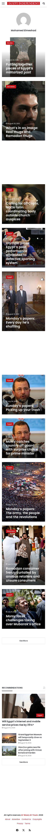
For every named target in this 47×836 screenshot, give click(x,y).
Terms (27, 823)
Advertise (16, 819)
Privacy (20, 823)
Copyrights (37, 819)
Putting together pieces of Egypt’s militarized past (19, 68)
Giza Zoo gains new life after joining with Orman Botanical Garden (30, 750)
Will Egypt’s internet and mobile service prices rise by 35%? (21, 723)
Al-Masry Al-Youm (29, 815)
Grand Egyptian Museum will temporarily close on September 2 (30, 737)
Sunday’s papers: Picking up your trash (23, 408)
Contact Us (26, 819)
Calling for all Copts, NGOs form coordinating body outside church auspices (22, 211)
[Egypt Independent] (23, 3)
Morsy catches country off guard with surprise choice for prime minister (22, 447)
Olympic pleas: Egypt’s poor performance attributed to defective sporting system (20, 253)
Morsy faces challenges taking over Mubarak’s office (23, 620)
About (7, 819)
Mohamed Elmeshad (23, 30)
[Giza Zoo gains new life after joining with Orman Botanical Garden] (9, 751)
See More (23, 762)
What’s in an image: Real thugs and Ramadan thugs (22, 132)
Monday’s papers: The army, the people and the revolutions (23, 513)
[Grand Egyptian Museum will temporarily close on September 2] (9, 738)
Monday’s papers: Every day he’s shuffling (20, 322)
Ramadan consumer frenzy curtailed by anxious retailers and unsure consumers (23, 574)
